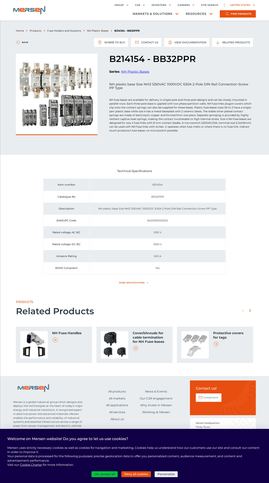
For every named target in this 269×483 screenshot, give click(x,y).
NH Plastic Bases (98, 30)
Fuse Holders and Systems (64, 30)
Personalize (166, 474)
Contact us (149, 42)
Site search (209, 5)
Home (20, 30)
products (241, 13)
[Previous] (243, 311)
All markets (117, 398)
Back (25, 42)
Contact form (210, 397)
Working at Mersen (156, 412)
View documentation (190, 42)
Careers (184, 5)
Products (35, 30)
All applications (117, 405)
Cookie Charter (31, 465)
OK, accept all (104, 474)
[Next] (250, 311)
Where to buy (114, 42)
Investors (159, 5)
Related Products (236, 42)
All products (117, 391)
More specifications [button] (132, 283)
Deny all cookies (136, 474)
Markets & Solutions (152, 14)
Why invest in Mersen (156, 405)
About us (117, 419)
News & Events (156, 391)
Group (119, 5)
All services (117, 412)
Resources (196, 14)
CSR (137, 5)
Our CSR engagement (156, 398)
